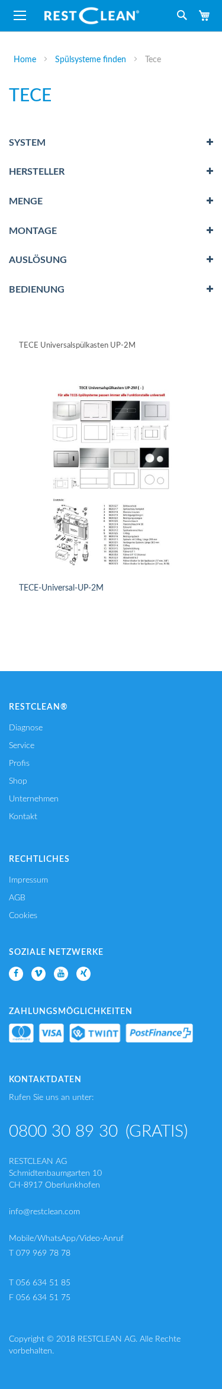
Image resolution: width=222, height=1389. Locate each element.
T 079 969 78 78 (39, 1253)
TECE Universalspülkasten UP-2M (77, 345)
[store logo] (91, 16)
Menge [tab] (26, 201)
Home (26, 60)
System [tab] (27, 142)
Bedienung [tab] (37, 289)
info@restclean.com (44, 1212)
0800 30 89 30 (63, 1131)
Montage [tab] (33, 231)
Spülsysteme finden (91, 60)
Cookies (23, 916)
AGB (17, 898)
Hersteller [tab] (37, 172)
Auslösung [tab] (38, 260)
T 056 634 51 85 (39, 1283)
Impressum (28, 880)
